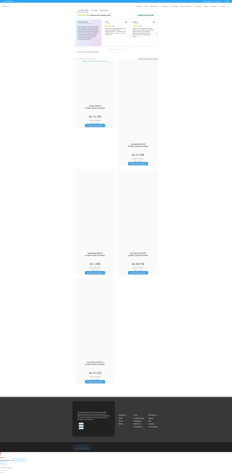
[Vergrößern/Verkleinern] (0, 470)
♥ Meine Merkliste (207, 1)
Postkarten (165, 6)
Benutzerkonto (217, 1)
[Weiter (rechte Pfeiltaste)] (2, 472)
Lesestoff (213, 6)
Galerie (206, 6)
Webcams (121, 424)
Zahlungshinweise (138, 421)
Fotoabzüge (174, 6)
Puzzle (146, 6)
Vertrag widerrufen (138, 426)
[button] (94, 10)
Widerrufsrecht (137, 424)
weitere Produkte (186, 6)
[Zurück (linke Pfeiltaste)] (0, 472)
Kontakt (222, 6)
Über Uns (121, 421)
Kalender (139, 6)
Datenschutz (151, 424)
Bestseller (198, 6)
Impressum (151, 418)
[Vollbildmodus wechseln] (2, 470)
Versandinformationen (139, 418)
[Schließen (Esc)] (6, 470)
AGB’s (150, 421)
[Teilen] (4, 470)
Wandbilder (154, 6)
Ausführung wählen (95, 125)
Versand (96, 123)
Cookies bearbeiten (153, 426)
